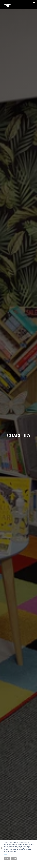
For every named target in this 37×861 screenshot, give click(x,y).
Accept (7, 858)
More (5, 854)
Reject (14, 858)
